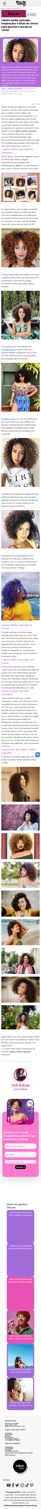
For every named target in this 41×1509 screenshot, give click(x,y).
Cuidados (8, 1433)
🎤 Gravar (31, 14)
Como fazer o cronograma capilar (19, 1453)
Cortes (7, 1436)
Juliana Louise (9, 419)
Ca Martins (21, 555)
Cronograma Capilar (13, 1440)
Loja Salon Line (11, 1425)
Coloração (9, 1434)
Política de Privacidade (13, 1505)
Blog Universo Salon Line (15, 1426)
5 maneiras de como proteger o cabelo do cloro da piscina (20, 1370)
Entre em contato (12, 1423)
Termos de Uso (30, 1505)
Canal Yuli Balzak (20, 1089)
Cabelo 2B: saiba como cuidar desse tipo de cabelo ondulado (20, 1280)
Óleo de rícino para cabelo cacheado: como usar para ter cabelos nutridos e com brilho (20, 1404)
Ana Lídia (9, 274)
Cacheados (9, 1448)
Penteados (9, 1437)
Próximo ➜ (20, 1167)
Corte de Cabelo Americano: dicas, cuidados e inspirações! (20, 1213)
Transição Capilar (11, 1438)
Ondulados (9, 1447)
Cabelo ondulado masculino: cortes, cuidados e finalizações (20, 1337)
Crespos (8, 1449)
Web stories (10, 1455)
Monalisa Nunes (8, 349)
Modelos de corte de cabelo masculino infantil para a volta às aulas (20, 1247)
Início (3, 88)
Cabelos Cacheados (15, 88)
